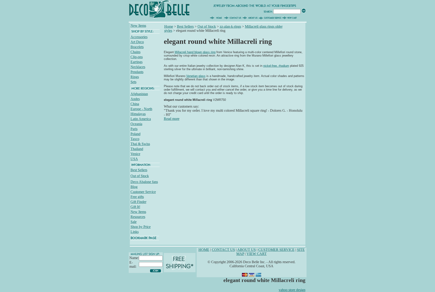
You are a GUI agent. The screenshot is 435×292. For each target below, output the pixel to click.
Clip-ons (136, 57)
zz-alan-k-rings (230, 26)
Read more (171, 119)
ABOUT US (246, 250)
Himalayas (138, 114)
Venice (135, 154)
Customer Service (143, 192)
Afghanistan (139, 94)
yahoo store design (292, 290)
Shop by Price (140, 227)
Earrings (136, 62)
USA (134, 159)
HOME (203, 250)
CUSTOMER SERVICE (276, 250)
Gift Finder (138, 202)
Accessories (138, 37)
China (134, 104)
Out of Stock (139, 176)
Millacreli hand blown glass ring (195, 52)
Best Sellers (138, 170)
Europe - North (141, 109)
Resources (137, 217)
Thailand (136, 149)
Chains (135, 52)
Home (168, 26)
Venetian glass (195, 76)
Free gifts (137, 197)
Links (134, 232)
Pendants (136, 72)
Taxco (134, 139)
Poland (135, 134)
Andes (135, 99)
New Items (138, 25)
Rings (134, 77)
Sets (133, 82)
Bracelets (137, 47)
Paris (134, 129)
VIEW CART (256, 254)
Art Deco (137, 42)
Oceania (136, 124)
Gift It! (135, 207)
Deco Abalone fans (144, 182)
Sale (133, 222)
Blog (134, 187)
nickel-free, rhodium (276, 65)
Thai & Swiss (140, 144)
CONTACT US (223, 250)
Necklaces (137, 67)
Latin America (140, 119)
